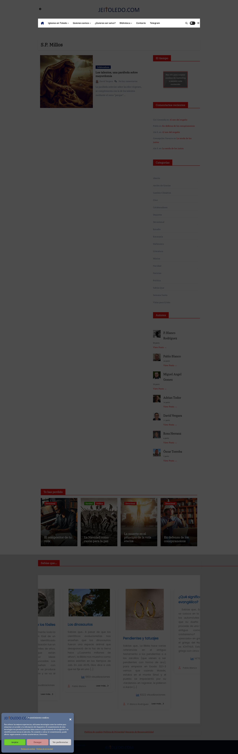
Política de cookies (28, 749)
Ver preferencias (60, 742)
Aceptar (14, 742)
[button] (69, 718)
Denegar (38, 742)
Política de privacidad (44, 749)
